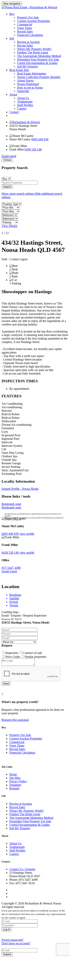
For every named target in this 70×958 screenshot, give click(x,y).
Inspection (12, 653)
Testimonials (24, 101)
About (13, 94)
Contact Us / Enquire (22, 869)
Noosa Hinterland (28, 84)
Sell (11, 38)
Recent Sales (25, 31)
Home (13, 774)
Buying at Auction (28, 42)
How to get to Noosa (30, 87)
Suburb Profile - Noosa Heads (20, 488)
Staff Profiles (25, 105)
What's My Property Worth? (34, 49)
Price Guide (13, 656)
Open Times (24, 28)
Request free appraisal (15, 719)
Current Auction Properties (33, 21)
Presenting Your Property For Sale (38, 59)
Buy (12, 14)
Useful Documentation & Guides (37, 63)
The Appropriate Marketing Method (39, 56)
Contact (14, 112)
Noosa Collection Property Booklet (38, 77)
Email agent (9, 156)
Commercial (24, 24)
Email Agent (9, 571)
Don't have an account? (16, 943)
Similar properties (35, 656)
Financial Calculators (30, 35)
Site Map (14, 777)
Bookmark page (11, 504)
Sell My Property (27, 66)
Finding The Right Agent (32, 52)
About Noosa (25, 80)
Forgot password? (13, 939)
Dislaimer (15, 784)
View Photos (9, 226)
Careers (21, 108)
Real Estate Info (19, 70)
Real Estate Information (31, 73)
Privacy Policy (18, 781)
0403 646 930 (39, 139)
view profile (26, 533)
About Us (23, 98)
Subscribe (23, 91)
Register (14, 788)
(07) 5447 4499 (11, 567)
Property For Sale (28, 17)
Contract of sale (32, 653)
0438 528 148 (33, 149)
